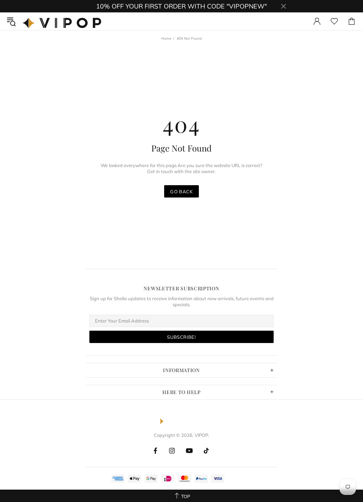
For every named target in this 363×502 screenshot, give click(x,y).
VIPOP (64, 21)
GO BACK (181, 191)
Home (166, 38)
